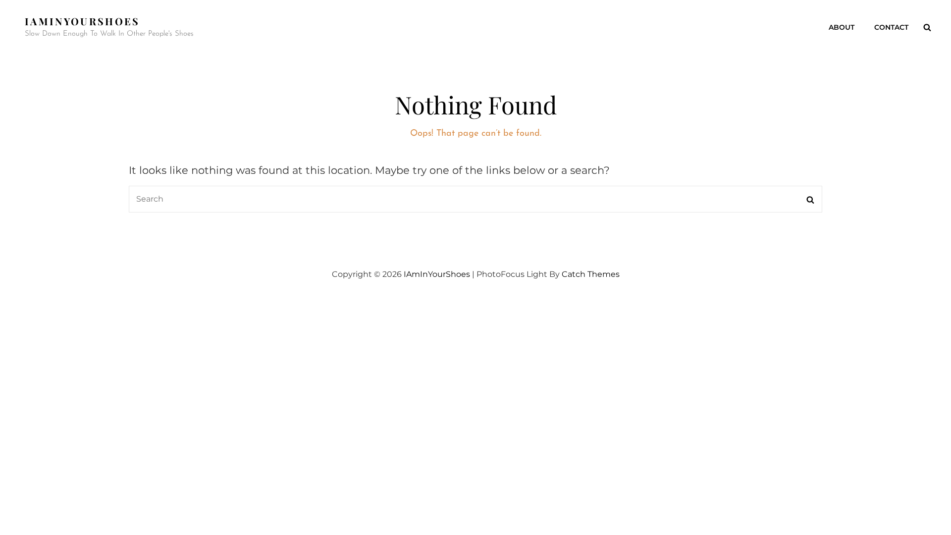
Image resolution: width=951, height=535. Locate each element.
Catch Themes (591, 274)
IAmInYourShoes (82, 21)
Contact (891, 27)
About (841, 27)
